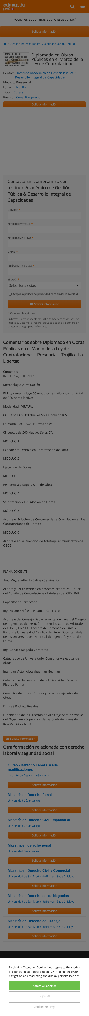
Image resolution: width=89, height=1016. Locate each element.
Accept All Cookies (44, 986)
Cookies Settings (44, 1007)
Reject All (44, 996)
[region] (44, 987)
